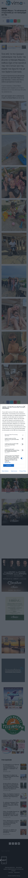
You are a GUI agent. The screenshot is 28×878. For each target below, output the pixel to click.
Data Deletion (5, 471)
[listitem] (14, 435)
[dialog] (14, 439)
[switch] (22, 439)
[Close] (24, 407)
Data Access (14, 471)
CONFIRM (8, 465)
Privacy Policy (22, 471)
